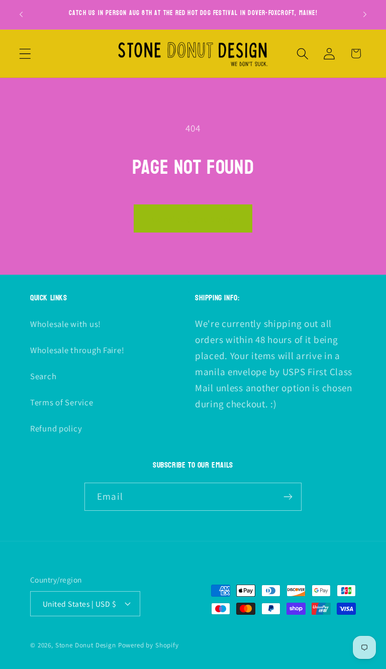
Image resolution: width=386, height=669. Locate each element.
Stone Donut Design (85, 645)
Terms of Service (61, 402)
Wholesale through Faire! (77, 350)
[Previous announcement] (21, 15)
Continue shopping (193, 219)
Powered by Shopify (148, 645)
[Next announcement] (365, 15)
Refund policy (56, 428)
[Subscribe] (287, 497)
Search (43, 376)
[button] (25, 53)
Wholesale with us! (65, 323)
